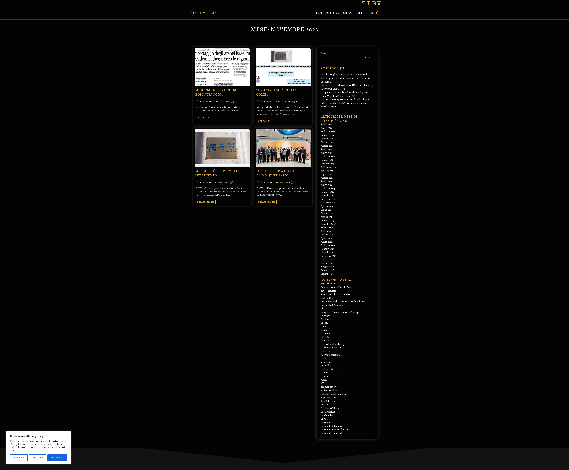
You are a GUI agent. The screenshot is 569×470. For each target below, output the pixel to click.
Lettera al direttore (330, 369)
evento (324, 330)
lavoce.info (326, 362)
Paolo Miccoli (204, 13)
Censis (359, 13)
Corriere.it (326, 319)
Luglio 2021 (326, 259)
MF (322, 383)
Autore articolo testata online (335, 294)
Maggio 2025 (327, 145)
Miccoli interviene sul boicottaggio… (217, 92)
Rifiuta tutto (38, 457)
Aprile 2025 (326, 149)
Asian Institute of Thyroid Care (336, 287)
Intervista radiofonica (332, 355)
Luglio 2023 (326, 209)
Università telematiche (332, 433)
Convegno (264, 121)
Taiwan (324, 404)
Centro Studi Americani (332, 305)
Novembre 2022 (329, 227)
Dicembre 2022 (328, 224)
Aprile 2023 (326, 217)
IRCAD (324, 358)
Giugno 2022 (327, 234)
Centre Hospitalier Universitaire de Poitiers (343, 301)
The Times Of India (330, 408)
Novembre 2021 (328, 256)
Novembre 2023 (328, 199)
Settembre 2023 (328, 202)
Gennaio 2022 (327, 249)
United (324, 419)
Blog (319, 13)
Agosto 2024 (327, 170)
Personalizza (18, 457)
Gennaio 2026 (327, 135)
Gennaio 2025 (327, 160)
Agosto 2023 (327, 206)
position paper (328, 387)
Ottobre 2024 (327, 163)
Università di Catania (331, 426)
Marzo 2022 (327, 241)
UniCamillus (327, 415)
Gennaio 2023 (327, 220)
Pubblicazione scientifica (333, 394)
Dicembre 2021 (328, 252)
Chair (323, 308)
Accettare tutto (57, 457)
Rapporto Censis (329, 397)
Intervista (203, 117)
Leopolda (325, 365)
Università (326, 422)
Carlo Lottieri (327, 298)
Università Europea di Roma (335, 429)
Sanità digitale (328, 401)
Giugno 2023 (327, 213)
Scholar (348, 13)
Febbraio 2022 (328, 245)
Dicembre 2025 (328, 138)
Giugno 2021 (327, 263)
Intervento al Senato (331, 347)
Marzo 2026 (327, 128)
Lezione (325, 372)
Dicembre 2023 (328, 195)
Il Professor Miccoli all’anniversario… (276, 173)
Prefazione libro (329, 390)
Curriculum (332, 13)
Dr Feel (324, 322)
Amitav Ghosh (328, 283)
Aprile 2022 (326, 238)
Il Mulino (325, 333)
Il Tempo (325, 340)
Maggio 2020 (327, 266)
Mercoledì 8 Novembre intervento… (216, 173)
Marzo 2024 (326, 185)
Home (369, 13)
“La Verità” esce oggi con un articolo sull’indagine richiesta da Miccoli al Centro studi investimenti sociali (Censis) (345, 103)
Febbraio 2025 (328, 156)
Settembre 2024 (329, 167)
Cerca (323, 53)
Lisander (325, 376)
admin (227, 102)
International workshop (332, 344)
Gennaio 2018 (327, 270)
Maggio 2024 (327, 177)
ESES (323, 326)
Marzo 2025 (326, 153)
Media (324, 379)
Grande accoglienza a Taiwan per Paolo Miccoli (344, 74)
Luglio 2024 (326, 174)
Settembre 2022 (329, 231)
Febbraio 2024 (328, 188)
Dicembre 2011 (328, 273)
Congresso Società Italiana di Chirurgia (340, 312)
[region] (38, 447)
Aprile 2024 (326, 181)
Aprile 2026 (326, 124)
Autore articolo (328, 290)
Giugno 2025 (327, 142)
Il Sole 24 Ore (327, 337)
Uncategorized (206, 202)
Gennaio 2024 (327, 192)
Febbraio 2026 (328, 131)
